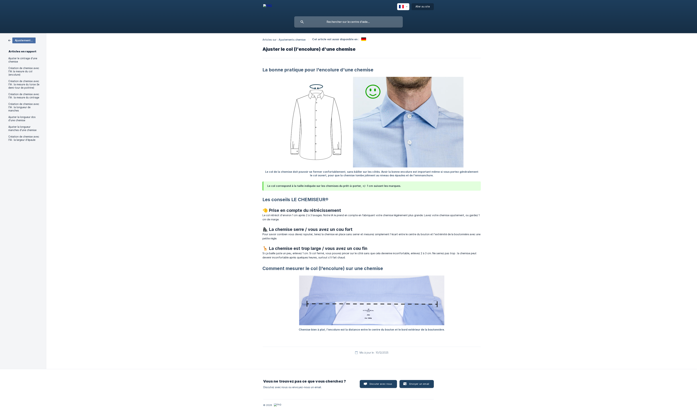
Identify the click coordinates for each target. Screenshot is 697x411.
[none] (267, 7)
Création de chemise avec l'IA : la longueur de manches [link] (23, 107)
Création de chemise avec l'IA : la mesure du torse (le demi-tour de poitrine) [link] (23, 84)
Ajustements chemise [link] (292, 39)
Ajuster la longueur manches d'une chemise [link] (22, 128)
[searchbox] (348, 22)
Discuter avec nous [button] (381, 383)
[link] (22, 40)
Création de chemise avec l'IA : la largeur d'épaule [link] (23, 138)
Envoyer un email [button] (419, 383)
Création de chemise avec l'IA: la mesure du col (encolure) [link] (23, 71)
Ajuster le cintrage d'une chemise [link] (22, 60)
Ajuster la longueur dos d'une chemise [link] (22, 119)
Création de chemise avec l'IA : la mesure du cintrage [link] (23, 96)
